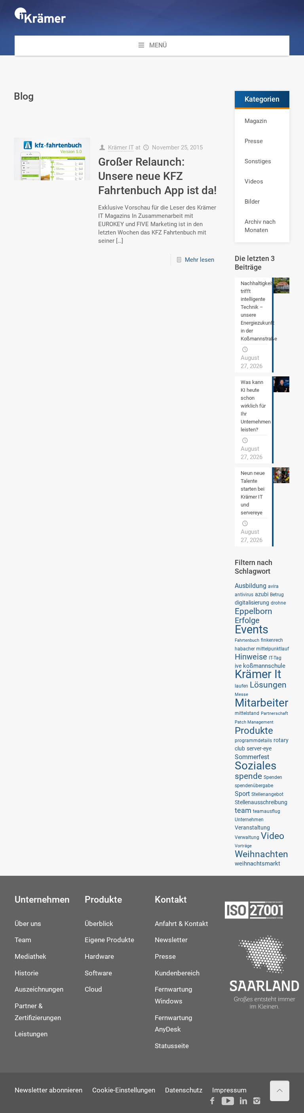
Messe (241, 694)
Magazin (256, 121)
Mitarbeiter (261, 702)
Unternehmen (249, 819)
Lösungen (268, 685)
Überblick (99, 924)
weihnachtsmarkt (257, 863)
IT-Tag (275, 658)
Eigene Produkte (109, 940)
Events (251, 629)
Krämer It (258, 674)
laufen (241, 686)
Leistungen (31, 1034)
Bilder (252, 201)
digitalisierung (252, 602)
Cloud (93, 989)
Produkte (254, 730)
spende (248, 776)
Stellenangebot (267, 794)
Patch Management (254, 722)
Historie (26, 973)
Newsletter (171, 940)
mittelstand (247, 713)
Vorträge (243, 845)
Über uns (28, 924)
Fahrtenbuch (247, 640)
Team (23, 940)
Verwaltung (247, 837)
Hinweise (251, 656)
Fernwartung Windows (173, 995)
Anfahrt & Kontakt (181, 924)
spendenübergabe (254, 785)
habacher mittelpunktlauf (262, 649)
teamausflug (266, 811)
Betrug (277, 594)
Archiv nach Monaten (260, 226)
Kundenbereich (177, 973)
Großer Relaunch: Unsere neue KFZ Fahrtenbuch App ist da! (157, 176)
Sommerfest (252, 757)
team (243, 810)
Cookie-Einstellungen (123, 1090)
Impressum (229, 1090)
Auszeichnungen (39, 989)
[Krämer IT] (40, 18)
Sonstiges (258, 161)
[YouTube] (228, 1100)
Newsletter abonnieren (48, 1090)
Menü (158, 45)
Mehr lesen (199, 259)
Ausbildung (250, 586)
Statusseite (172, 1046)
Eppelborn (253, 611)
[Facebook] (212, 1100)
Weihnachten (261, 854)
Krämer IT (121, 147)
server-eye (259, 748)
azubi (261, 594)
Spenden (273, 777)
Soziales (255, 765)
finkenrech (272, 640)
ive (238, 666)
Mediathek (30, 956)
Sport (242, 793)
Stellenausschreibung (261, 802)
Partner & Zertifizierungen (38, 1012)
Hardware (99, 956)
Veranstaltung (252, 827)
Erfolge (247, 620)
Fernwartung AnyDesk (173, 1024)
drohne (278, 603)
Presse (254, 141)
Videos (254, 181)
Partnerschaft (274, 713)
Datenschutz (183, 1090)
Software (98, 973)
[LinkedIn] (243, 1100)
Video (272, 835)
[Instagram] (256, 1100)
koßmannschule (264, 665)
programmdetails (253, 740)
